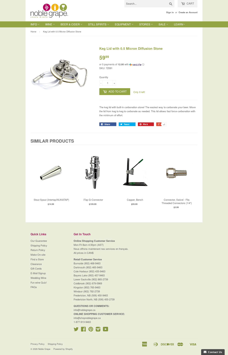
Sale (162, 24)
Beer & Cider (70, 24)
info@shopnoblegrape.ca (87, 318)
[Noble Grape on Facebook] (83, 330)
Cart (190, 3)
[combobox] (149, 3)
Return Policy (38, 250)
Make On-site (38, 254)
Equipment (123, 24)
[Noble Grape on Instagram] (98, 330)
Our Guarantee (39, 240)
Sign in (170, 12)
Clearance (36, 264)
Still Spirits (97, 24)
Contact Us (214, 352)
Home (33, 31)
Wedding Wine (38, 278)
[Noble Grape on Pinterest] (90, 330)
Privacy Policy (38, 343)
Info (34, 24)
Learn (178, 24)
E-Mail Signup (38, 273)
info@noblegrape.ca (84, 310)
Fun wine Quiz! (39, 282)
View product (51, 175)
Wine (49, 24)
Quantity (103, 77)
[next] (194, 178)
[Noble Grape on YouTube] (105, 330)
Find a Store (37, 259)
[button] (148, 64)
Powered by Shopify (63, 348)
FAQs (34, 287)
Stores (145, 24)
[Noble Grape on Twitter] (76, 330)
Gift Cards (36, 268)
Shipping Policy (39, 245)
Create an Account (188, 12)
